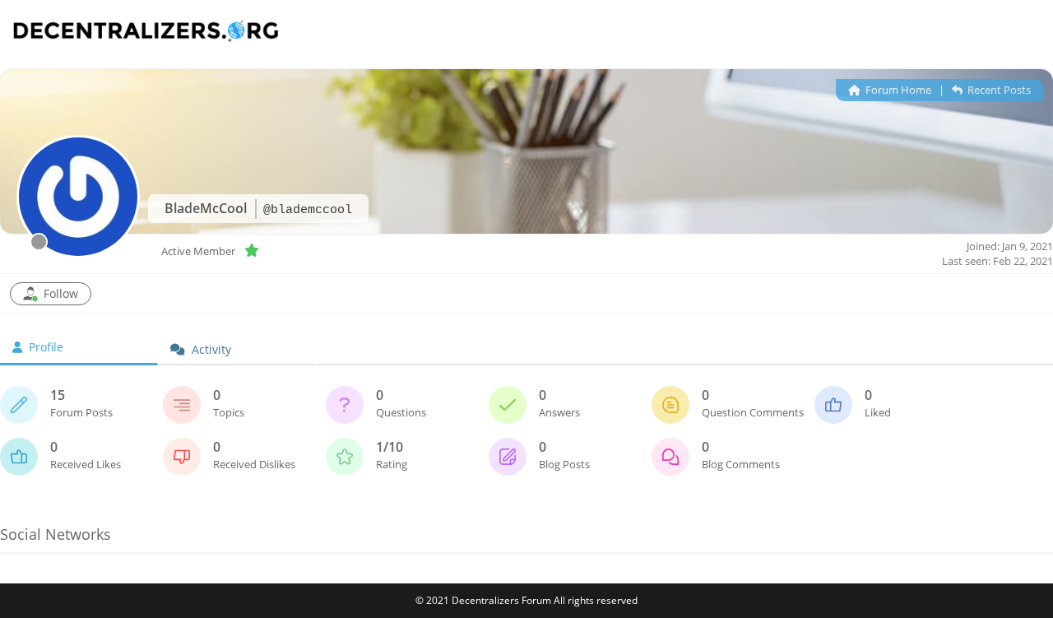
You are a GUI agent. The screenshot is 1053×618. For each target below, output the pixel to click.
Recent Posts (998, 89)
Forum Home (897, 89)
